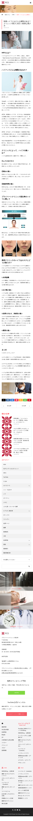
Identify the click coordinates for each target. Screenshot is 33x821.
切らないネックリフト (24, 795)
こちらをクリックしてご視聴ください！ (16, 714)
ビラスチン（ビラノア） (24, 760)
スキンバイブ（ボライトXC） (24, 745)
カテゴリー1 (6, 485)
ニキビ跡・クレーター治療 (10, 506)
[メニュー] (30, 2)
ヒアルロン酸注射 (8, 510)
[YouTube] (17, 810)
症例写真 (5, 540)
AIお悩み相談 (5, 729)
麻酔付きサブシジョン (8, 801)
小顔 (4, 536)
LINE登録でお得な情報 (8, 740)
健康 (4, 527)
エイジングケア (24, 724)
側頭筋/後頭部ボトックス (25, 787)
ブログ (3, 747)
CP (2, 737)
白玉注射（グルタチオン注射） (8, 794)
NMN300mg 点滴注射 (24, 733)
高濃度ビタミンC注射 (7, 798)
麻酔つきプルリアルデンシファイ (24, 740)
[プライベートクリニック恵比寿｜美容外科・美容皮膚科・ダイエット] (5, 2)
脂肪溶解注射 (6, 553)
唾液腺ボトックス (23, 798)
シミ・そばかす (7, 489)
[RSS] (19, 810)
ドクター (4, 742)
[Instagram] (15, 810)
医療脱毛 (5, 531)
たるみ (5, 481)
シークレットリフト (23, 753)
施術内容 (4, 727)
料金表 (3, 734)
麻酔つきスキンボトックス (8, 787)
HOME (2, 723)
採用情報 (4, 750)
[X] (13, 810)
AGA (4, 464)
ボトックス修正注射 (23, 790)
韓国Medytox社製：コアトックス (24, 756)
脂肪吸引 (5, 548)
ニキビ (5, 502)
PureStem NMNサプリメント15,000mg (24, 729)
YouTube (5, 477)
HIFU (6, 32)
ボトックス (6, 515)
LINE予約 (16, 692)
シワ (4, 494)
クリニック (5, 745)
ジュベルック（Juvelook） (21, 749)
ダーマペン (6, 498)
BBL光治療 (4, 803)
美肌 (4, 544)
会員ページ (6, 523)
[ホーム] (2, 14)
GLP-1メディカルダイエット (11, 468)
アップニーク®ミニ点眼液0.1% (24, 736)
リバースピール (6, 791)
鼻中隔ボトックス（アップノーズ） (25, 781)
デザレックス (21, 762)
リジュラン (6, 519)
